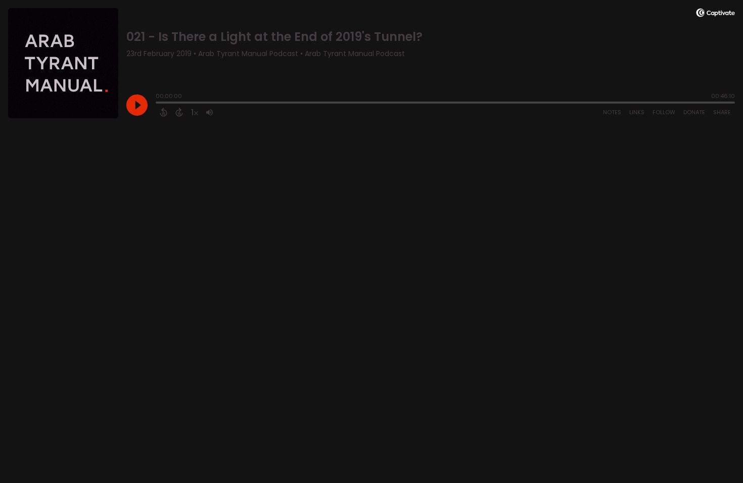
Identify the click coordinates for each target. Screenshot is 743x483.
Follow (664, 112)
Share (722, 112)
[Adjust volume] (209, 112)
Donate (694, 112)
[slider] (158, 104)
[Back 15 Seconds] (163, 112)
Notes (612, 112)
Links (636, 112)
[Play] (137, 105)
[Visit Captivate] (715, 14)
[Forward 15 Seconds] (179, 112)
